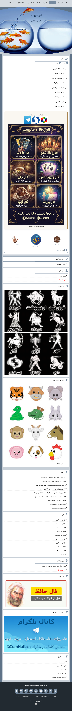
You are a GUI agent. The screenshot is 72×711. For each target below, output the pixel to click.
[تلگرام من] (50, 691)
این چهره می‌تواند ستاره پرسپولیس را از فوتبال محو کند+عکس (50, 485)
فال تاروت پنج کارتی (60, 83)
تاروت (61, 58)
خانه (67, 2)
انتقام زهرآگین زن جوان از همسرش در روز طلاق (54, 481)
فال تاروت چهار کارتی (59, 78)
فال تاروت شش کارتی (59, 87)
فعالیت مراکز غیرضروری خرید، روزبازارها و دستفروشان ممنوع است (49, 496)
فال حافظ (60, 2)
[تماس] (36, 691)
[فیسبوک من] (46, 691)
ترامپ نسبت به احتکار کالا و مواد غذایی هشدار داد (53, 477)
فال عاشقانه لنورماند (60, 665)
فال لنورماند (63, 669)
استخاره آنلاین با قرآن (60, 264)
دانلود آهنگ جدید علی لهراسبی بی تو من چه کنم (54, 566)
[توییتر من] (31, 691)
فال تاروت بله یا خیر (60, 106)
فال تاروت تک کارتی (60, 69)
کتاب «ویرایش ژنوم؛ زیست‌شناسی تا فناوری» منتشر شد (52, 489)
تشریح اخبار (63, 276)
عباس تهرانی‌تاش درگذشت (59, 508)
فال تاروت (52, 2)
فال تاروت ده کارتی (60, 97)
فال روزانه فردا (62, 673)
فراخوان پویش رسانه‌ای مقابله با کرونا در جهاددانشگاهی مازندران (49, 492)
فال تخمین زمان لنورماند (60, 662)
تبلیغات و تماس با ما (10, 2)
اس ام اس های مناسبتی (34, 2)
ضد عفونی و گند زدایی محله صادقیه (57, 500)
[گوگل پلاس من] (26, 691)
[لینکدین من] (16, 691)
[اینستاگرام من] (41, 691)
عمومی (58, 250)
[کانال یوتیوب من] (21, 691)
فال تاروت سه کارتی (60, 73)
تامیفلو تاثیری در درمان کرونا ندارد (57, 504)
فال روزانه (45, 2)
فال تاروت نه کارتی (60, 92)
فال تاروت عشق (61, 101)
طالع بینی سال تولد (61, 463)
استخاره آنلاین (21, 2)
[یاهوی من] (55, 691)
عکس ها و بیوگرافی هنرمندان (58, 677)
